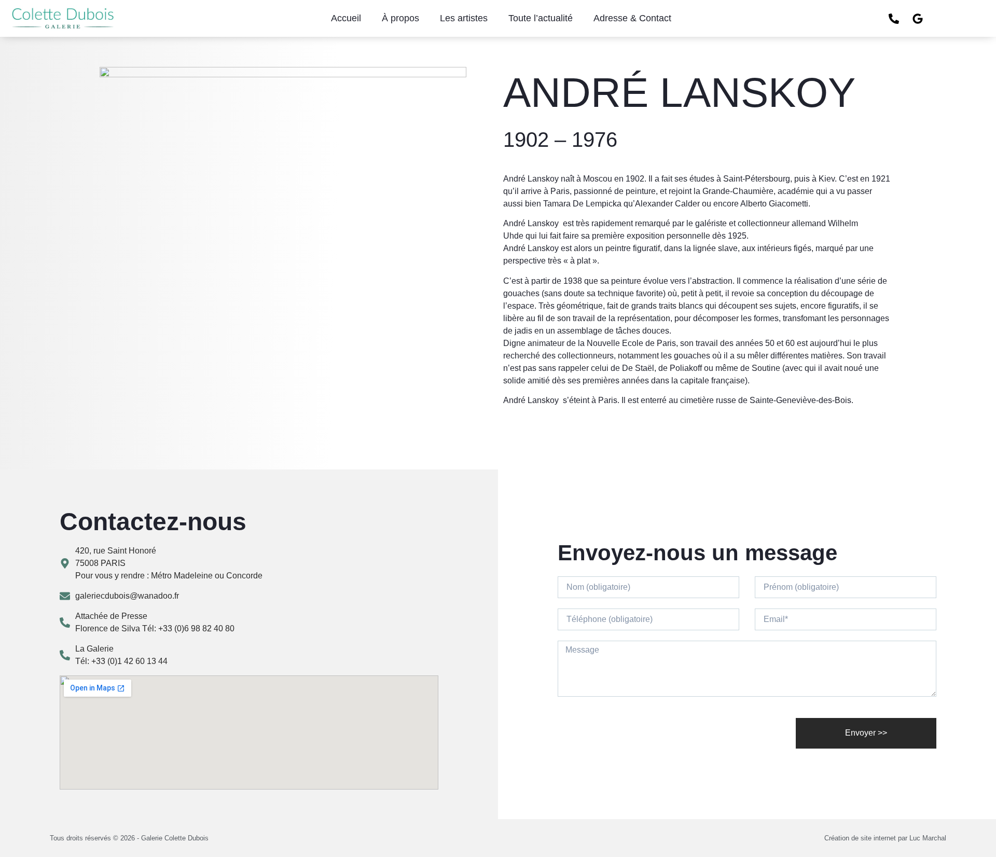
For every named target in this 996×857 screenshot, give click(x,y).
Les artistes (464, 18)
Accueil (346, 18)
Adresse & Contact (632, 18)
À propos (400, 18)
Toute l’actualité (540, 18)
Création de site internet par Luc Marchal (885, 838)
